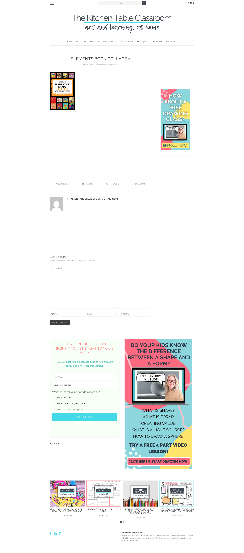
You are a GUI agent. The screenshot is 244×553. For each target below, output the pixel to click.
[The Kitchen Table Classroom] (122, 22)
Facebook (63, 183)
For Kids (94, 42)
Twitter (89, 183)
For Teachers (126, 42)
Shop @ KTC (143, 42)
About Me (81, 42)
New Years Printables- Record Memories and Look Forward (177, 510)
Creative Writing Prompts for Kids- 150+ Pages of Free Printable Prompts (140, 511)
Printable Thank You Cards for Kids (104, 510)
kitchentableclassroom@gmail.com (106, 65)
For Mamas (109, 42)
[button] (84, 394)
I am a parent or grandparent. (72, 403)
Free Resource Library (165, 42)
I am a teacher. (64, 397)
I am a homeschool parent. (70, 409)
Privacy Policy (57, 443)
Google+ (115, 183)
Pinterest (140, 183)
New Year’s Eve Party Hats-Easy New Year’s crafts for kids (67, 510)
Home (69, 42)
